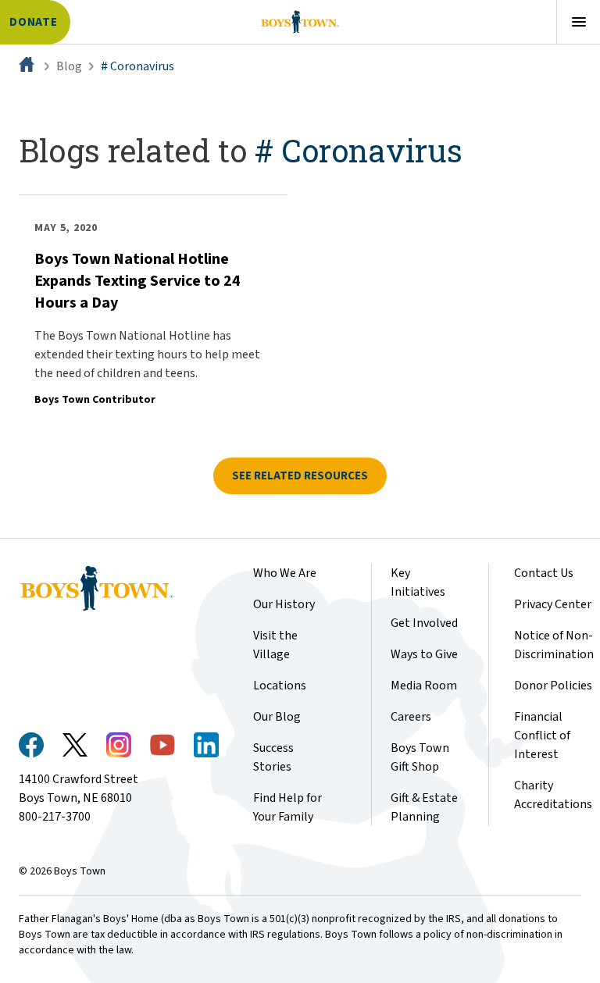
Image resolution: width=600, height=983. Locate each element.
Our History (284, 604)
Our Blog (277, 716)
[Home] (28, 66)
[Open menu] (578, 22)
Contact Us (543, 573)
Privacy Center (552, 604)
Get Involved (424, 623)
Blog (69, 66)
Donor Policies (553, 685)
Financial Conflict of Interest (542, 735)
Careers (411, 716)
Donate (33, 22)
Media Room (424, 685)
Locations (279, 685)
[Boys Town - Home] (299, 21)
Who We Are (284, 573)
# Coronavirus (137, 66)
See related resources (300, 476)
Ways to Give (424, 654)
